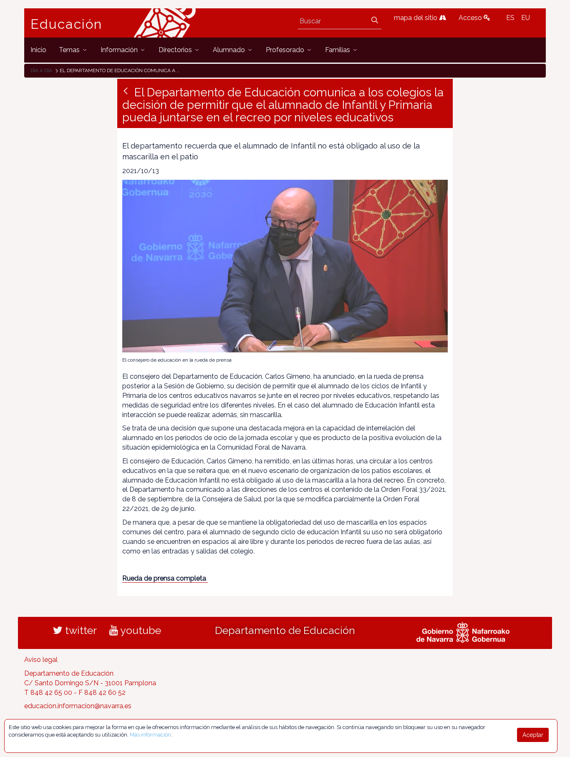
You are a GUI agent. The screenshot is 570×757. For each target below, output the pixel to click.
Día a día (41, 70)
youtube (139, 630)
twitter (80, 630)
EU (525, 18)
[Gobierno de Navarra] (462, 631)
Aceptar (532, 735)
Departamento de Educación (285, 630)
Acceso (471, 18)
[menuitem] (38, 50)
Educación (66, 24)
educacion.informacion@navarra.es (77, 706)
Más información (150, 735)
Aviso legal (41, 660)
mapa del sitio (416, 18)
